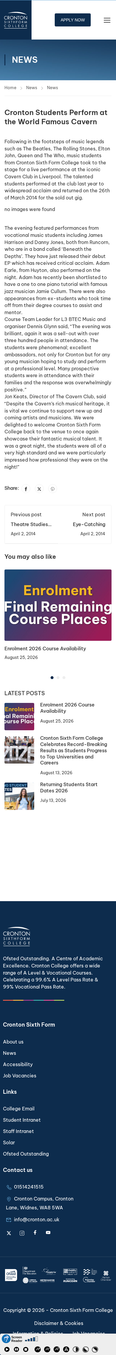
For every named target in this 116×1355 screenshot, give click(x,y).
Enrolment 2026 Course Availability (45, 648)
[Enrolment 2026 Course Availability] (58, 605)
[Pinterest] (52, 488)
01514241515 (29, 1187)
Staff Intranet (18, 1131)
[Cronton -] (16, 20)
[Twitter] (39, 488)
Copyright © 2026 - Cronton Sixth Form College (58, 1310)
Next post (93, 514)
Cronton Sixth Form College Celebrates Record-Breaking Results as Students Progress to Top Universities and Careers (73, 750)
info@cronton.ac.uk (36, 1219)
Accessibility (18, 1064)
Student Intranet (22, 1120)
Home (10, 87)
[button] (52, 677)
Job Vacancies (19, 1076)
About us (13, 1042)
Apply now (73, 20)
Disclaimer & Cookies (58, 1323)
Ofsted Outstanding (26, 1154)
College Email (19, 1109)
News (31, 87)
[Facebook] (25, 488)
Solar (9, 1142)
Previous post (26, 514)
